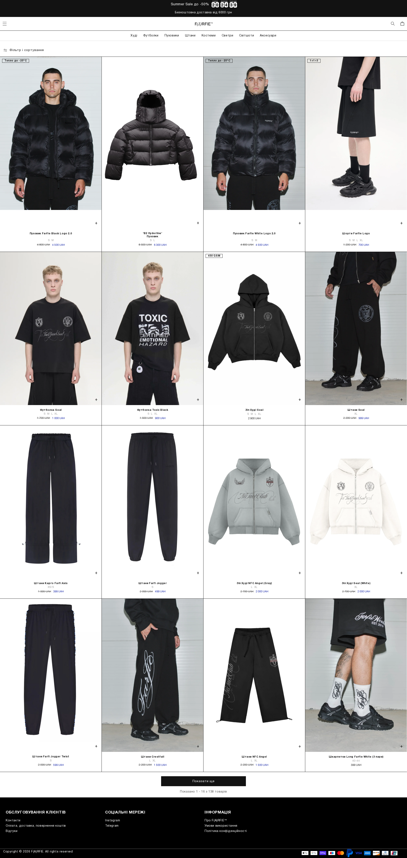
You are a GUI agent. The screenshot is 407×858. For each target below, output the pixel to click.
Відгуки (11, 831)
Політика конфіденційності (226, 831)
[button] (4, 23)
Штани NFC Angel (254, 757)
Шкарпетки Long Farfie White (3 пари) (356, 757)
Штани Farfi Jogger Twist (50, 756)
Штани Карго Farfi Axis (50, 583)
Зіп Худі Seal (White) (356, 583)
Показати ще (203, 781)
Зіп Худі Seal (254, 410)
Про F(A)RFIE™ (216, 820)
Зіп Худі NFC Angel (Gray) (254, 583)
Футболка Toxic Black (152, 410)
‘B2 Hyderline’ (152, 235)
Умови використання (221, 826)
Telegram (112, 826)
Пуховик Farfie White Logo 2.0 (254, 233)
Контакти (13, 820)
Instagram (112, 820)
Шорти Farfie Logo (356, 233)
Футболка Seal (51, 410)
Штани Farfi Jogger (152, 583)
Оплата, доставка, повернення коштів (36, 826)
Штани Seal (356, 410)
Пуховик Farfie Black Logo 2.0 (51, 233)
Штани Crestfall (152, 757)
